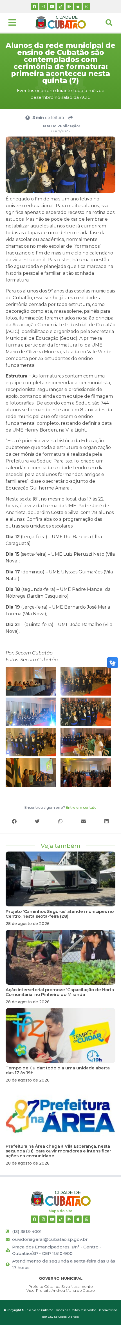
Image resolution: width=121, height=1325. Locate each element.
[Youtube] (51, 6)
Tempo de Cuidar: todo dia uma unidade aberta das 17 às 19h (58, 1070)
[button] (14, 821)
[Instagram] (43, 6)
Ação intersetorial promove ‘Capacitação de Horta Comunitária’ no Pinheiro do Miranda (60, 992)
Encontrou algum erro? (60, 807)
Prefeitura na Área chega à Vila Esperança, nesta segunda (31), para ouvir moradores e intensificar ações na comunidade (58, 1150)
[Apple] (78, 6)
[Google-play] (69, 6)
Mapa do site (60, 1211)
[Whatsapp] (86, 6)
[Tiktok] (60, 6)
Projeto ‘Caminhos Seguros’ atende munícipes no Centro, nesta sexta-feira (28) (60, 914)
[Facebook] (34, 6)
